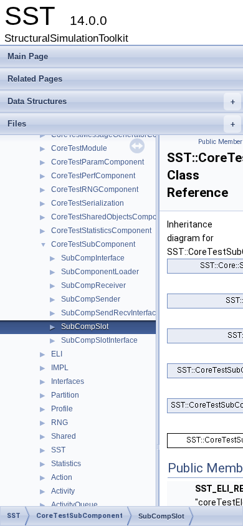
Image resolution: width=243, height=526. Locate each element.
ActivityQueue (74, 504)
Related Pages (34, 79)
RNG (59, 422)
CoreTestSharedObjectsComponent (111, 217)
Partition (65, 395)
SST (58, 450)
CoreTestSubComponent (93, 244)
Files (121, 123)
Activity (63, 491)
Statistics (66, 463)
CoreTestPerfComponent (93, 175)
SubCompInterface (93, 258)
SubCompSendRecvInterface (110, 312)
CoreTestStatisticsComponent (101, 230)
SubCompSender (90, 299)
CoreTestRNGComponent (94, 189)
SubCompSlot (84, 326)
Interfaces (67, 381)
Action (61, 477)
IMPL (60, 367)
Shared (63, 436)
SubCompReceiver (93, 285)
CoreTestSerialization (87, 203)
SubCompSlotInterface (99, 340)
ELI (56, 354)
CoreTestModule (79, 148)
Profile (62, 408)
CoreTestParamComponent (97, 162)
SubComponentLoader (100, 271)
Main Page (27, 56)
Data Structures (121, 101)
